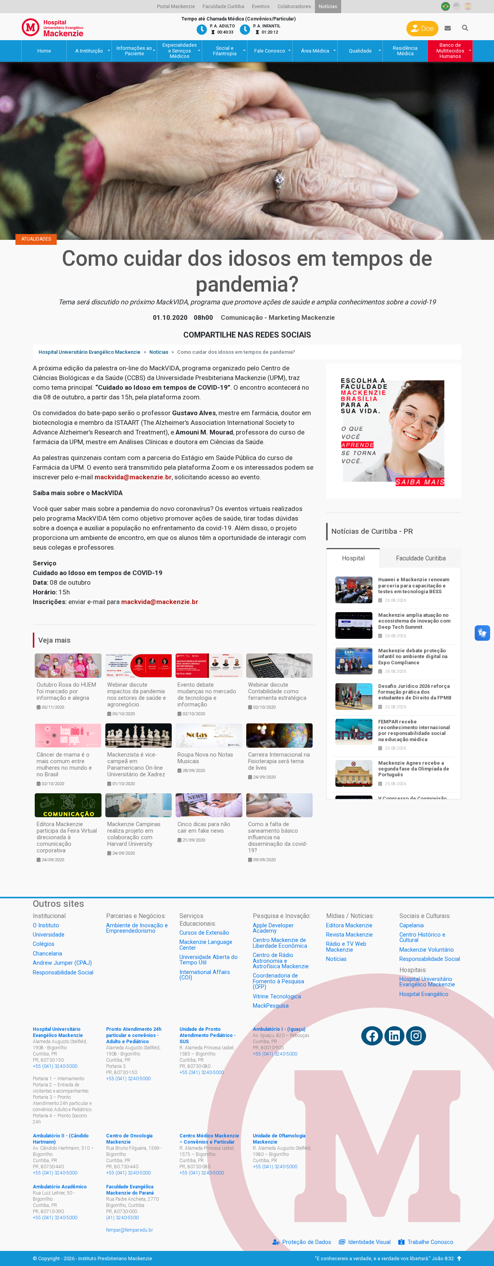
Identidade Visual (369, 1242)
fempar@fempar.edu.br (129, 1230)
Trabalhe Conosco (430, 1242)
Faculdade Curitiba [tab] (421, 558)
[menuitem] (176, 6)
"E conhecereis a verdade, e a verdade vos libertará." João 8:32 (386, 1258)
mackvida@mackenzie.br (133, 477)
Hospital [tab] (353, 558)
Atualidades (36, 239)
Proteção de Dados (307, 1242)
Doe (426, 28)
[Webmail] (447, 29)
